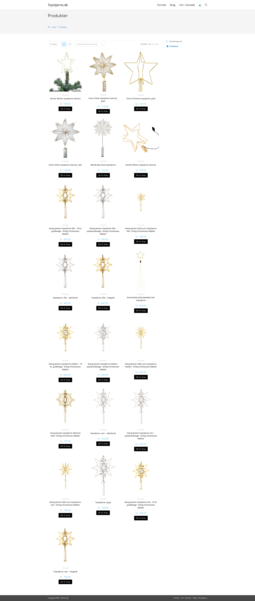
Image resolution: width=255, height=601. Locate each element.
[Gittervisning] (64, 44)
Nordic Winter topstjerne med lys (65, 98)
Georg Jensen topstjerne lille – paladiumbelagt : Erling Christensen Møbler (103, 231)
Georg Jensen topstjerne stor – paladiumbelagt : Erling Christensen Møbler (141, 436)
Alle (156, 44)
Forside (176, 598)
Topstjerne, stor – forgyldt (65, 571)
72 (153, 44)
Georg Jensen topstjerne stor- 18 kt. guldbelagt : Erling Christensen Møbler (141, 505)
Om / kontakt (186, 598)
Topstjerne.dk (58, 5)
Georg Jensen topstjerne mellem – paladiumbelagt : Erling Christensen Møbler (103, 367)
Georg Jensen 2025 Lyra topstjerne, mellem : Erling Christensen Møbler (141, 365)
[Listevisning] (70, 44)
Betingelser (203, 598)
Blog (194, 598)
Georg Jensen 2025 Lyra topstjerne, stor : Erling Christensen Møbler (65, 503)
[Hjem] (49, 27)
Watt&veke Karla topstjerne (103, 165)
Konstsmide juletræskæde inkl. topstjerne (141, 298)
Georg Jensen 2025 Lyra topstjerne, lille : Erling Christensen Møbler (141, 229)
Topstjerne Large (103, 502)
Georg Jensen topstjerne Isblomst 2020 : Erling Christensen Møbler (65, 434)
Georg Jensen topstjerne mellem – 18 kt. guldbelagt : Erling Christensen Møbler (65, 367)
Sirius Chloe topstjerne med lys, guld (103, 99)
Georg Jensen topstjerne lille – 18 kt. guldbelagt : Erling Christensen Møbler (65, 231)
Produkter (63, 27)
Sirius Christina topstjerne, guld (140, 98)
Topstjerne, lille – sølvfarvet (65, 297)
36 (149, 44)
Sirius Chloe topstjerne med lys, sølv (65, 165)
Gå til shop (65, 109)
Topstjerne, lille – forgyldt (103, 297)
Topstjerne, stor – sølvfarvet (103, 433)
